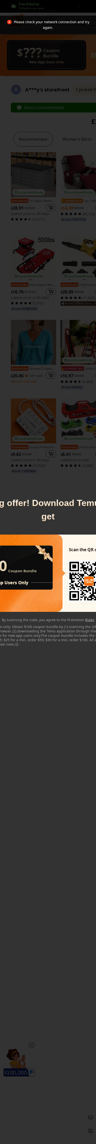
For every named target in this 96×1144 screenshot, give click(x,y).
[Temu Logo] (89, 581)
